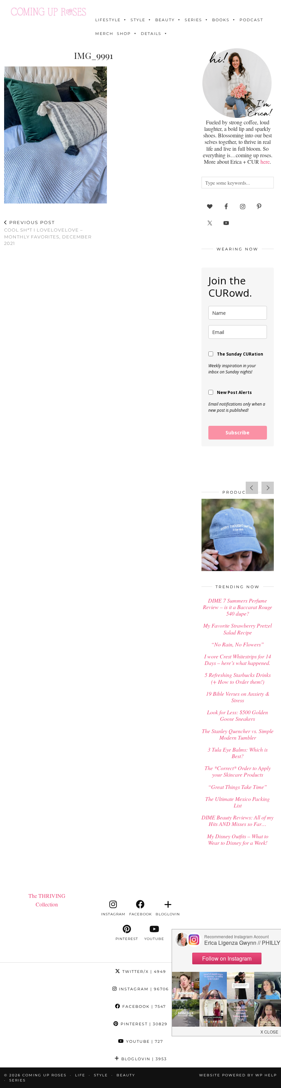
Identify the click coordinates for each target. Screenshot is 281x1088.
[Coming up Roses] (48, 11)
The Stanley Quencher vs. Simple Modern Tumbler (237, 734)
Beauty (165, 19)
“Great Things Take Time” (237, 786)
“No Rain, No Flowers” (237, 644)
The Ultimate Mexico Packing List (237, 802)
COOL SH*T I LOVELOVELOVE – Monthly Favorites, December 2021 (47, 233)
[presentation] (252, 488)
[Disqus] (93, 341)
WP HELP (266, 1075)
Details (151, 33)
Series (193, 19)
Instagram (143, 989)
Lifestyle (108, 19)
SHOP (124, 33)
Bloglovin (143, 1058)
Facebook (143, 1006)
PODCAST (251, 19)
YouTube (143, 1041)
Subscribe (237, 432)
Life (80, 1075)
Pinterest (143, 1024)
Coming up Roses (44, 1075)
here (265, 161)
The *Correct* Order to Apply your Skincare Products (238, 771)
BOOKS (221, 19)
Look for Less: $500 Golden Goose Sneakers (237, 715)
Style (138, 19)
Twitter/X (143, 971)
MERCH (104, 33)
